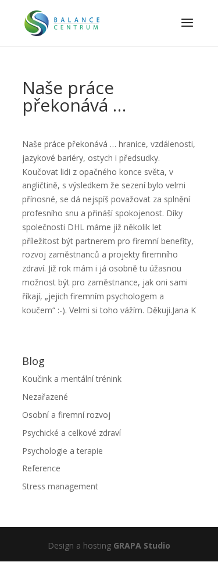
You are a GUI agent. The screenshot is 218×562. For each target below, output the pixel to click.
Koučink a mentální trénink (71, 378)
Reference (41, 468)
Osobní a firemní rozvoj (66, 414)
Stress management (60, 486)
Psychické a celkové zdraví (71, 432)
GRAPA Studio (141, 545)
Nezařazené (45, 396)
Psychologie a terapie (62, 450)
